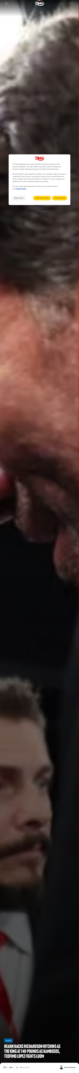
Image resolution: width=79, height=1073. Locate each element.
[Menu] (72, 4)
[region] (39, 179)
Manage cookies (18, 198)
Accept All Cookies (60, 198)
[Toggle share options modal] (16, 1067)
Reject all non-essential (42, 198)
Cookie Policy (20, 189)
